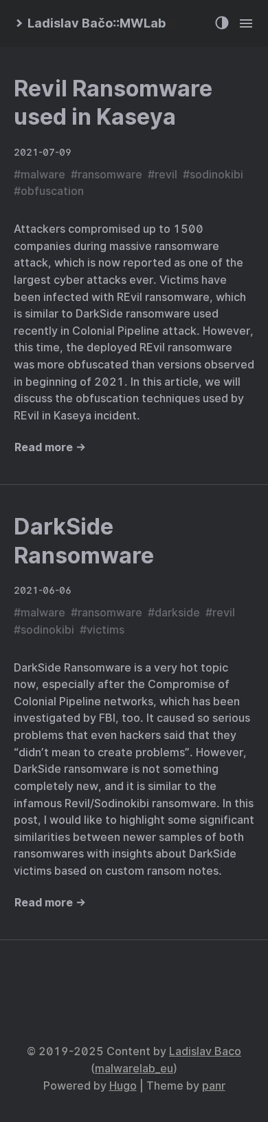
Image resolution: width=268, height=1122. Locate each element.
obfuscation (52, 191)
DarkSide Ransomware (84, 541)
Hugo (123, 1085)
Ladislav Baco (205, 1051)
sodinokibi (216, 174)
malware (43, 174)
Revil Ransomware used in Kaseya (113, 103)
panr (213, 1085)
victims (105, 629)
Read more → (50, 447)
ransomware (110, 174)
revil (166, 174)
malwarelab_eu (134, 1068)
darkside (177, 612)
